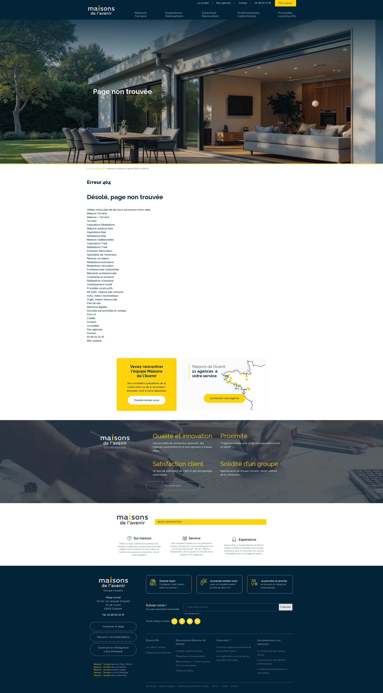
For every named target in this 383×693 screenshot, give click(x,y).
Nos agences (223, 3)
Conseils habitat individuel (189, 651)
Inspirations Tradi (97, 243)
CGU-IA (91, 314)
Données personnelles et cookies (106, 310)
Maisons (98, 664)
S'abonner (285, 607)
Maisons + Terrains (98, 217)
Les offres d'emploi (156, 647)
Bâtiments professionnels (101, 273)
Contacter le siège (113, 626)
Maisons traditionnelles (100, 239)
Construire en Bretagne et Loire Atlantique (113, 649)
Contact (243, 3)
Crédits (91, 318)
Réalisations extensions (100, 262)
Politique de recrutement (158, 652)
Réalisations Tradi (97, 247)
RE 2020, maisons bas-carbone (105, 291)
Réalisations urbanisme (100, 280)
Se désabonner (192, 613)
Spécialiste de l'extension (102, 254)
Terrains (91, 220)
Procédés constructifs (287, 14)
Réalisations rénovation (100, 265)
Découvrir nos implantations (113, 636)
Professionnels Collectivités (249, 14)
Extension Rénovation (210, 14)
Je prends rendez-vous (223, 580)
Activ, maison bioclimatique (102, 295)
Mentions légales (97, 306)
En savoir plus (173, 485)
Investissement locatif (99, 284)
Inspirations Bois (96, 232)
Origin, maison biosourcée (102, 299)
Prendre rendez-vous (146, 400)
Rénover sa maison (98, 258)
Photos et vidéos (184, 670)
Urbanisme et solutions (100, 276)
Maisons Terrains (141, 14)
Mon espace (285, 3)
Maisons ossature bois (100, 228)
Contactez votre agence (224, 398)
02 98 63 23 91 (263, 3)
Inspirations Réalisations (174, 14)
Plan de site (94, 303)
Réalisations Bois (96, 235)
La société (203, 3)
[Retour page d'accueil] (101, 10)
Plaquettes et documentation (190, 656)
